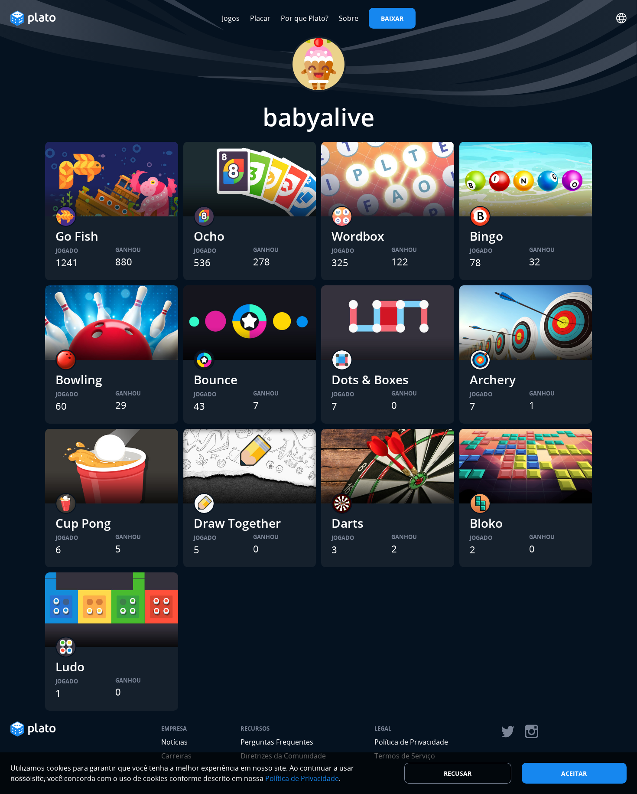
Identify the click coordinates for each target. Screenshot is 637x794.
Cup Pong (83, 523)
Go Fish (76, 236)
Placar (260, 18)
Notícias (174, 742)
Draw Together (237, 523)
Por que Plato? (304, 18)
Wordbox (358, 236)
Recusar (457, 773)
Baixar (392, 18)
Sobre (348, 18)
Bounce (215, 379)
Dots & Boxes (370, 379)
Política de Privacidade (411, 742)
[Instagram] (531, 731)
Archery (493, 379)
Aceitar (574, 773)
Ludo (69, 666)
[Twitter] (507, 731)
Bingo (486, 236)
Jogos (231, 18)
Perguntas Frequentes (276, 742)
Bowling (78, 379)
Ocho (209, 236)
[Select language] (621, 18)
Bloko (486, 523)
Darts (348, 523)
